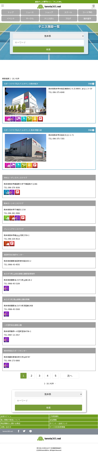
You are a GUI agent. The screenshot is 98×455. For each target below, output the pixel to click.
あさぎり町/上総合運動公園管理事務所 (19, 273)
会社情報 (53, 419)
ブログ (68, 18)
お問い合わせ (6, 427)
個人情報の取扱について (10, 419)
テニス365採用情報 (57, 427)
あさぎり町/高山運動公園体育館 (16, 299)
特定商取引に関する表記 (10, 423)
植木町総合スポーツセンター (15, 350)
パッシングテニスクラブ (13, 229)
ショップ (49, 12)
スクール (68, 12)
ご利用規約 (54, 416)
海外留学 (87, 18)
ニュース (30, 12)
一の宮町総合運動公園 (13, 325)
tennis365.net (8, 431)
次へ (69, 375)
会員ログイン (6, 416)
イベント (11, 18)
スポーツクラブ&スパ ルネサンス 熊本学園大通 (23, 130)
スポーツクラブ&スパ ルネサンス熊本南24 (21, 83)
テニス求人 (49, 18)
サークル (30, 18)
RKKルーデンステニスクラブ (15, 177)
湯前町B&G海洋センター (14, 254)
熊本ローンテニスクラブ (13, 203)
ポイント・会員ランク (58, 423)
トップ (11, 12)
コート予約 (87, 12)
